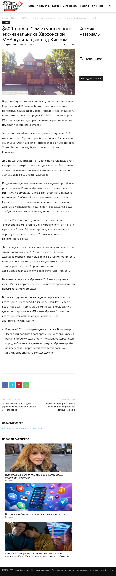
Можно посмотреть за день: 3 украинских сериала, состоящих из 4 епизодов (19, 406)
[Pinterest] (19, 385)
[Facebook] (5, 385)
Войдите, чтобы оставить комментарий (22, 428)
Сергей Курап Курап (14, 44)
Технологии (43, 6)
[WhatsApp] (26, 385)
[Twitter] (12, 385)
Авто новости (70, 6)
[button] (110, 6)
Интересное (97, 6)
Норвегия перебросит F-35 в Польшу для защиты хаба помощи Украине (60, 406)
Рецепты (30, 6)
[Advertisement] (38, 363)
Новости (84, 6)
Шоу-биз (56, 6)
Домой (5, 18)
